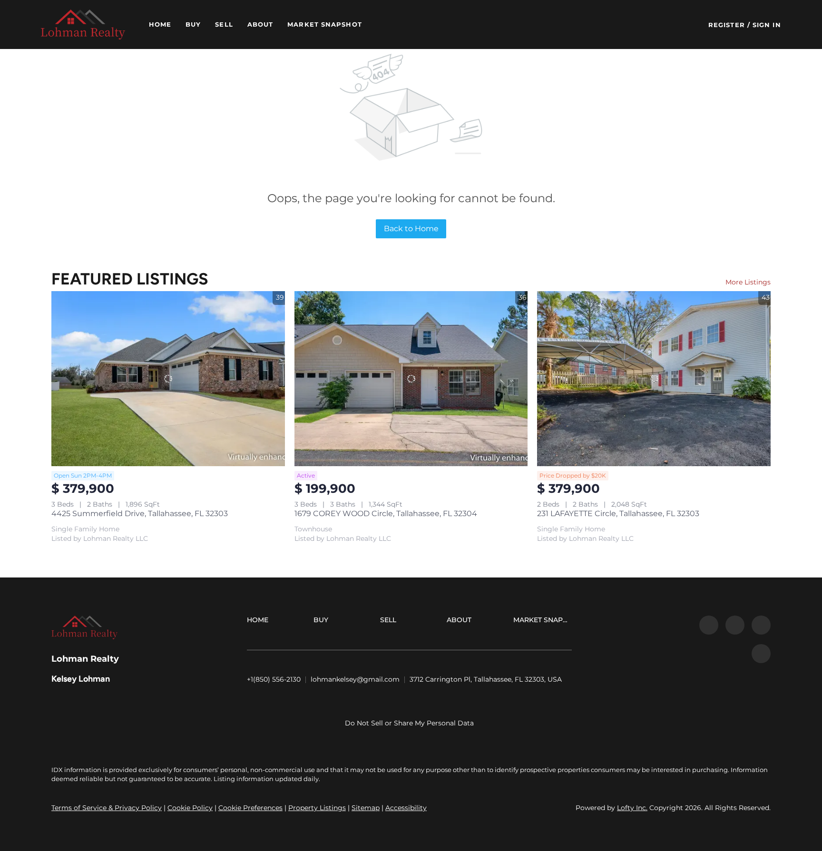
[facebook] (708, 625)
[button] (83, 24)
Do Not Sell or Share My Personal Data (409, 723)
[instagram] (761, 625)
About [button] (260, 24)
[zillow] (734, 625)
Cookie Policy (190, 807)
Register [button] (726, 25)
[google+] (761, 653)
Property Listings (317, 807)
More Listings (748, 282)
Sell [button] (224, 24)
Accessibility (406, 807)
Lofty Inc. (632, 807)
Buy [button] (193, 24)
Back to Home (411, 228)
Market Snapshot (324, 24)
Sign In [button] (767, 25)
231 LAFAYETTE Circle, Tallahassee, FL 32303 (618, 513)
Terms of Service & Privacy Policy (106, 807)
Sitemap (366, 807)
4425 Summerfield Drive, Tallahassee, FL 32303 (139, 513)
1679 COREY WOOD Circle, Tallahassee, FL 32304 (385, 513)
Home (160, 24)
